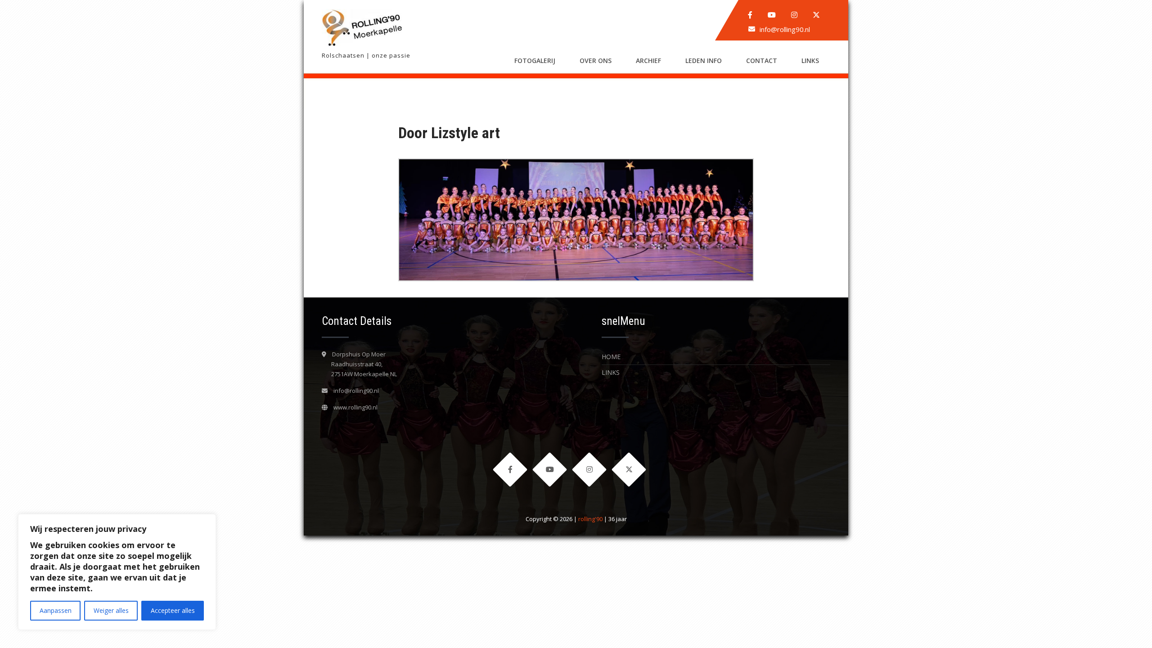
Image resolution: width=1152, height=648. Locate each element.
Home (611, 356)
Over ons (596, 60)
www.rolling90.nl (355, 407)
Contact (761, 60)
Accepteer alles (173, 610)
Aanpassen (56, 610)
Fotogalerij (534, 60)
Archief (648, 60)
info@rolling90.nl (785, 29)
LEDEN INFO (703, 60)
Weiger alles (111, 610)
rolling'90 (590, 519)
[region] (117, 572)
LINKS (810, 60)
